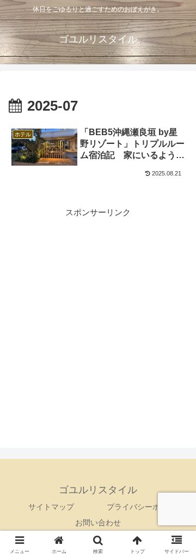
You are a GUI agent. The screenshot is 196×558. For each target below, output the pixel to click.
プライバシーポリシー (145, 506)
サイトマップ (51, 506)
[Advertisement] (98, 318)
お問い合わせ (98, 522)
